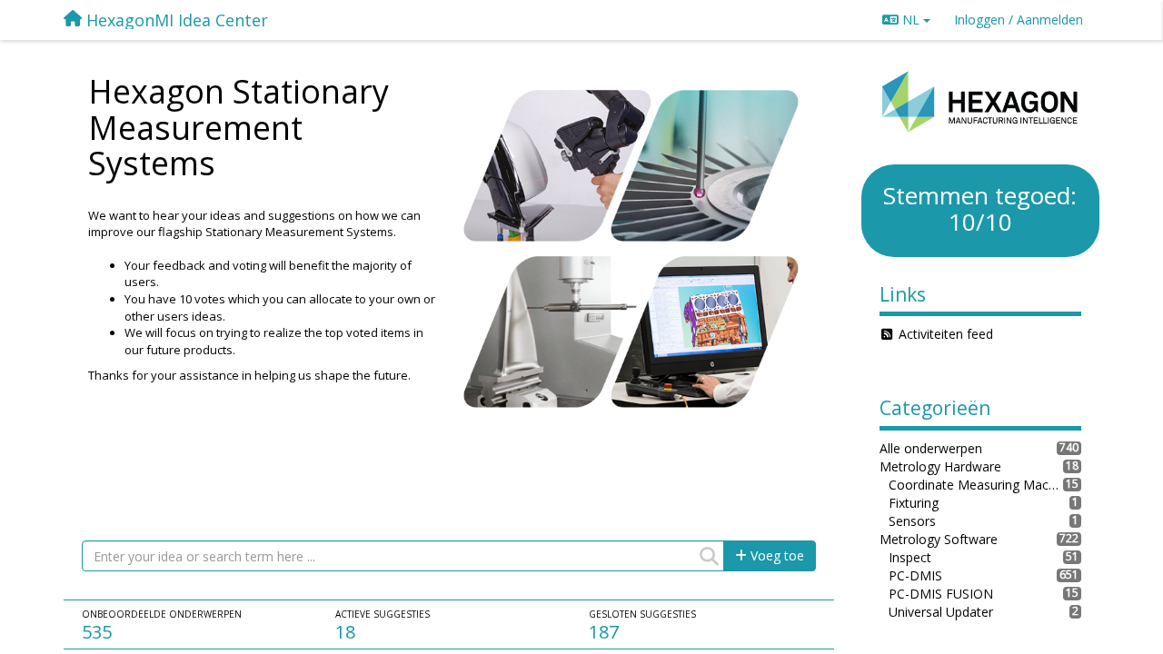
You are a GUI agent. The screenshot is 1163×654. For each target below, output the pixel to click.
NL (911, 19)
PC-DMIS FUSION (941, 593)
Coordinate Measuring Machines (976, 484)
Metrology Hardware (940, 466)
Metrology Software (939, 539)
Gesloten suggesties (642, 614)
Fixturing (914, 502)
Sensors (912, 521)
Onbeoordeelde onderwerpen (162, 614)
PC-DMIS (915, 575)
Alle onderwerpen (931, 448)
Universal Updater (941, 611)
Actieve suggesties (382, 614)
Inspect (910, 557)
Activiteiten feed (946, 333)
